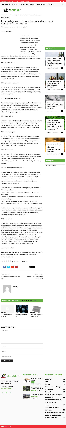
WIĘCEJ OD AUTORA (29, 301)
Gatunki (14, 4)
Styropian (7, 17)
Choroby (21, 4)
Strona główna (4, 15)
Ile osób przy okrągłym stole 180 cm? (10, 277)
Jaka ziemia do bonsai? (37, 394)
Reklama (22, 1)
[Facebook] (58, 1)
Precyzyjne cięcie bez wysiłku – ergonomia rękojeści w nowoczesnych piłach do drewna (54, 147)
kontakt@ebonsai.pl (6, 388)
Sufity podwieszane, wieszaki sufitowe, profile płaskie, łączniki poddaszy (54, 415)
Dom (44, 4)
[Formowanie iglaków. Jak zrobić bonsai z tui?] (26, 388)
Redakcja (6, 23)
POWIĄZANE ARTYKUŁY (11, 301)
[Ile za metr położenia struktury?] (7, 309)
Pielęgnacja (6, 4)
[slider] (6, 261)
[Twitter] (63, 1)
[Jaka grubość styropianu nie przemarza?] (36, 309)
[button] (63, 4)
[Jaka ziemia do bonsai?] (26, 396)
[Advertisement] (44, 10)
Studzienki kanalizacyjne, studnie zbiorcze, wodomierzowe (53, 402)
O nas (17, 1)
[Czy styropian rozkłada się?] (22, 309)
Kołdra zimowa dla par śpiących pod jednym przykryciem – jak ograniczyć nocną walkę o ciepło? (54, 62)
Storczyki (48, 392)
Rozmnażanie (30, 4)
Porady (39, 4)
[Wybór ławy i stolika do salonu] (26, 380)
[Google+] (60, 1)
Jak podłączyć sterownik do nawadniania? (35, 277)
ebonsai (49, 68)
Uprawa (50, 4)
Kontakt (27, 1)
